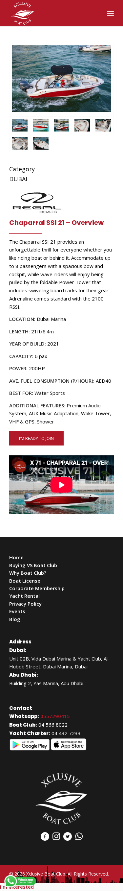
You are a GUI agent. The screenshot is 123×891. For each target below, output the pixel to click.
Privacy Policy (25, 603)
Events (17, 611)
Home (16, 557)
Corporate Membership (37, 588)
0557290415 (55, 716)
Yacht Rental (24, 595)
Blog (14, 619)
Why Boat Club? (27, 572)
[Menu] (110, 13)
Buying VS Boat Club (33, 565)
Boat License (24, 580)
